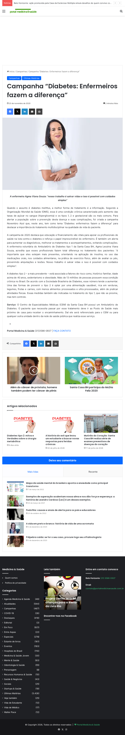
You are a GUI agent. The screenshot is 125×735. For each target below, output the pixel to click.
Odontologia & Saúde (14, 665)
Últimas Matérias (31, 78)
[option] (62, 593)
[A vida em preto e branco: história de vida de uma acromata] (15, 528)
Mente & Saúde (11, 660)
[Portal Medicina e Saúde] (23, 11)
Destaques (9, 618)
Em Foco (8, 627)
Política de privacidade (15, 583)
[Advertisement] (62, 41)
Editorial (8, 622)
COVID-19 (9, 613)
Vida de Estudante (13, 703)
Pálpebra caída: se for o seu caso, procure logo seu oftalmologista (63, 537)
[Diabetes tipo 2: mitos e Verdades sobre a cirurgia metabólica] (24, 423)
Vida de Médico (11, 707)
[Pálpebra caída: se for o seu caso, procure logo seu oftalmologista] (15, 541)
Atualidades (10, 604)
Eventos (8, 646)
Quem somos (11, 578)
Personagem (10, 670)
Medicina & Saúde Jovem (16, 655)
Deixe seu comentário (62, 460)
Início (11, 71)
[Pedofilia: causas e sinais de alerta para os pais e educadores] (15, 514)
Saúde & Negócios (13, 679)
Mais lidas (33, 471)
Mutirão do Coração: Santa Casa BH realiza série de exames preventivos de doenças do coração (99, 440)
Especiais (8, 637)
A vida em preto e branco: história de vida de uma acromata (60, 523)
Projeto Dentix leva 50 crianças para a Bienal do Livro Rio (61, 602)
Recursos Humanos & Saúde (18, 674)
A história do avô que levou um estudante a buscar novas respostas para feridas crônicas (62, 440)
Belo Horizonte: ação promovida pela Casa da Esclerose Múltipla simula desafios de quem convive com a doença (67, 3)
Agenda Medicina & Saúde (17, 599)
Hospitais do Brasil (13, 651)
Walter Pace (10, 712)
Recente (93, 471)
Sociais (7, 684)
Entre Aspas (10, 632)
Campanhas (21, 71)
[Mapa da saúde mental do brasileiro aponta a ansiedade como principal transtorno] (15, 487)
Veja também (10, 698)
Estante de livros (12, 641)
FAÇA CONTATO (62, 330)
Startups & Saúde (12, 688)
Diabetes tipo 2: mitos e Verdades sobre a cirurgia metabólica (21, 438)
